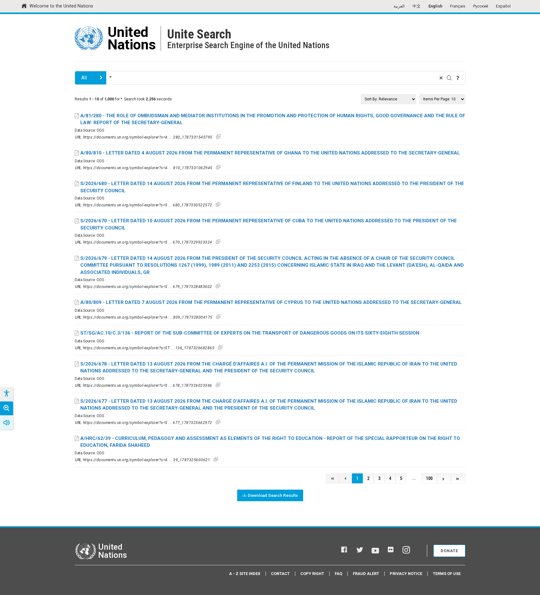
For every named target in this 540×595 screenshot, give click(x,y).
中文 (416, 6)
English (435, 6)
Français (457, 6)
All (84, 78)
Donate (449, 550)
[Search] (449, 78)
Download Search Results (273, 495)
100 (429, 478)
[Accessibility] (6, 394)
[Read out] (6, 423)
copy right (312, 573)
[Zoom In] (6, 408)
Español (503, 6)
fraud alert (366, 573)
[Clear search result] (440, 78)
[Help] (457, 78)
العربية (399, 6)
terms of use (447, 573)
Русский (480, 6)
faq (338, 573)
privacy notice (406, 573)
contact (280, 573)
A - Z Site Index (244, 573)
